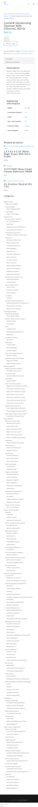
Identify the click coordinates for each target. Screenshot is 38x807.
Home (5, 14)
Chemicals (12, 14)
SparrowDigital (22, 800)
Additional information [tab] (13, 62)
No (25, 112)
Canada (27, 126)
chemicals (23, 53)
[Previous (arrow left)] (0, 806)
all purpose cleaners (13, 53)
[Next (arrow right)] (2, 806)
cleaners (30, 53)
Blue (26, 117)
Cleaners (19, 14)
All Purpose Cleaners (27, 51)
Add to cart (10, 43)
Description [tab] (9, 59)
